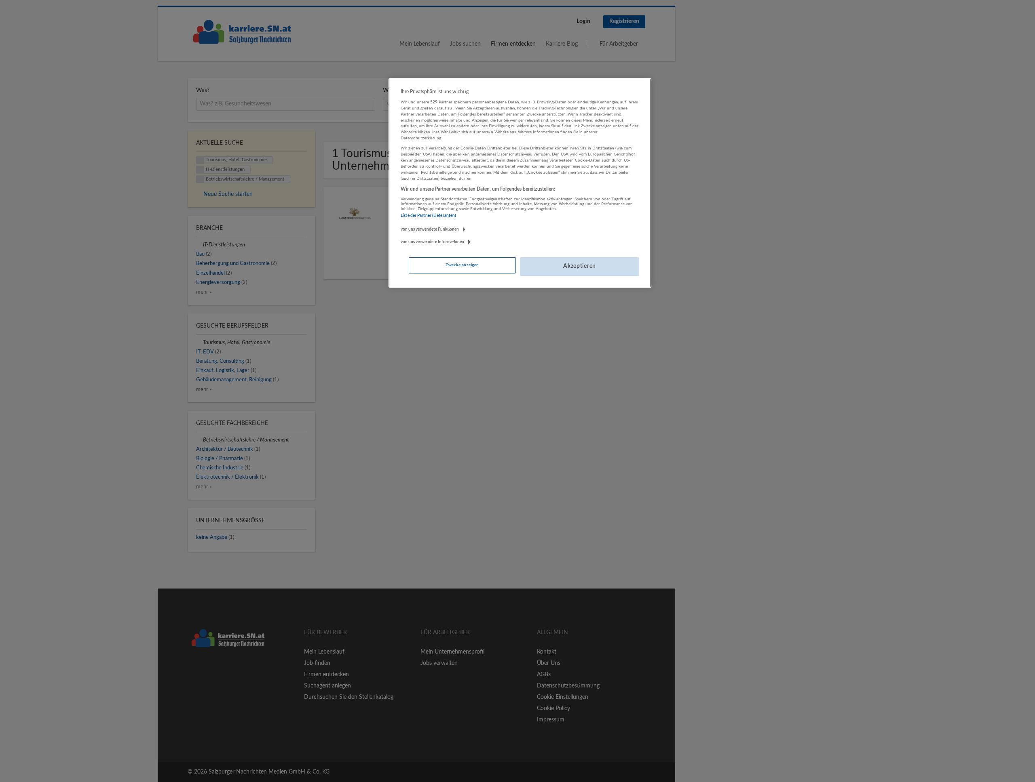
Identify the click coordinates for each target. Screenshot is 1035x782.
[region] (520, 183)
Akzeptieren (579, 266)
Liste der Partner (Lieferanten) (428, 216)
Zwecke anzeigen (462, 265)
